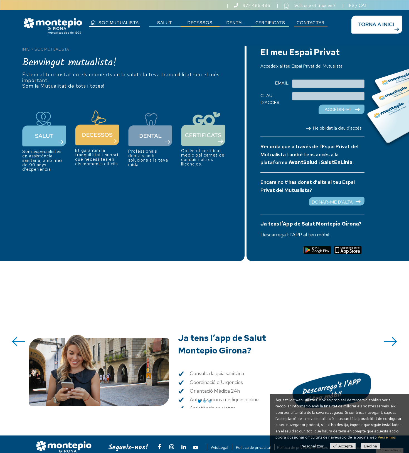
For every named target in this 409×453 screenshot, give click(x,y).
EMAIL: (282, 83)
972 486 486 (256, 5)
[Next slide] (390, 341)
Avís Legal (219, 447)
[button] (199, 401)
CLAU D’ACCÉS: (270, 99)
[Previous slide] (18, 341)
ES (351, 5)
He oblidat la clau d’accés (337, 128)
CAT (363, 5)
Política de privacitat (253, 447)
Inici (26, 49)
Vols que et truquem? (315, 5)
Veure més (387, 437)
